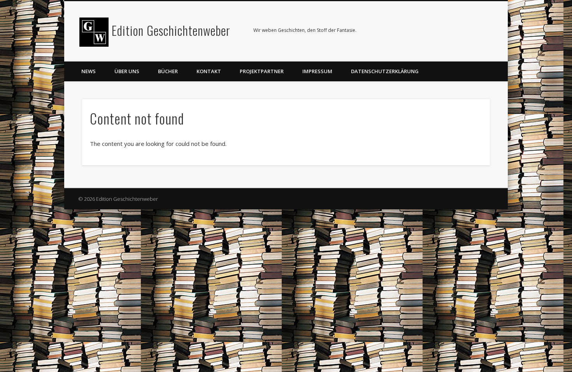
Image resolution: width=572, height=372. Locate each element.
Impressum (317, 71)
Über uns (126, 71)
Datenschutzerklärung (385, 71)
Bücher (168, 71)
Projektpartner (262, 71)
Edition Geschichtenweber (171, 30)
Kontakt (209, 71)
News (88, 71)
